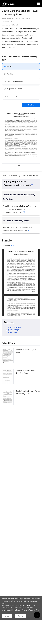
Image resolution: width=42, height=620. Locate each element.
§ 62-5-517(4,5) (14, 327)
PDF (12, 245)
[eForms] (9, 3)
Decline (20, 616)
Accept (7, 616)
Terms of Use (33, 610)
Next (30, 105)
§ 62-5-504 (12, 332)
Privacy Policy (21, 610)
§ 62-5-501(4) (13, 329)
